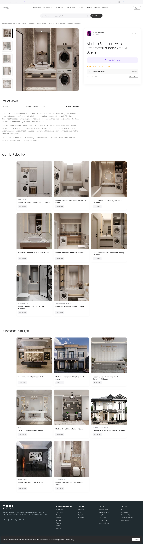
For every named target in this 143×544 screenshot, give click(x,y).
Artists (58, 520)
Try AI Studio (29, 2)
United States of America (132, 2)
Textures (71, 8)
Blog (79, 512)
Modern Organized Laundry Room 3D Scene (34, 202)
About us (81, 509)
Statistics (81, 515)
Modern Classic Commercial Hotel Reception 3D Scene (105, 378)
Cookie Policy (69, 540)
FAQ (122, 509)
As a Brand (103, 518)
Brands (97, 8)
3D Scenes (59, 8)
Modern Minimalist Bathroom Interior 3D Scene (70, 483)
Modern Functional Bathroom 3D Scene (69, 252)
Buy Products (104, 515)
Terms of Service (127, 518)
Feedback (124, 512)
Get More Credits (133, 77)
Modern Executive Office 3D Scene (30, 482)
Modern (68, 107)
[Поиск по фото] (88, 15)
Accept (136, 540)
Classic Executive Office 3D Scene (30, 431)
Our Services (103, 509)
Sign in (137, 8)
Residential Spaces (32, 107)
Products (37, 8)
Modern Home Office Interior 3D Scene (69, 429)
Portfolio (81, 518)
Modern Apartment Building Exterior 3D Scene (69, 378)
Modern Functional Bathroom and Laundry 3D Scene (108, 253)
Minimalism (75, 107)
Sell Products (104, 512)
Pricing (105, 8)
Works (89, 8)
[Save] (128, 33)
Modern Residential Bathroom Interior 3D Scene (70, 201)
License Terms (126, 520)
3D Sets (82, 8)
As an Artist (103, 520)
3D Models (47, 8)
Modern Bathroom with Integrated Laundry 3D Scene (109, 201)
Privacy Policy (126, 515)
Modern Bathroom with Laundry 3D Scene (33, 252)
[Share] (136, 33)
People (58, 523)
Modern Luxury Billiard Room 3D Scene (32, 377)
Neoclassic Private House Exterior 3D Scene (109, 431)
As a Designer (104, 523)
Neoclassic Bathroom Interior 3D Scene (69, 306)
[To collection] (132, 33)
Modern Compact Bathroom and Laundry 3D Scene (33, 307)
